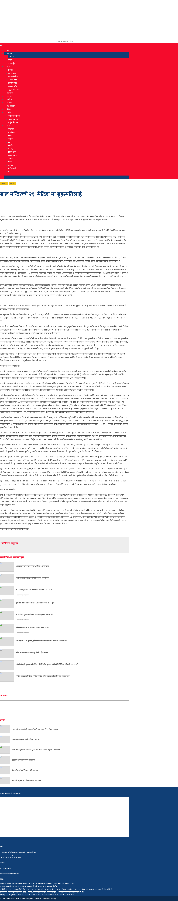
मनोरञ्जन (11, 148)
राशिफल (11, 129)
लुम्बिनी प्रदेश (12, 83)
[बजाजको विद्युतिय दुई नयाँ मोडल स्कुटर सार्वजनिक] (8, 578)
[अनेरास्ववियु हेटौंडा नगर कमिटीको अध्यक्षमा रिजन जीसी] (8, 591)
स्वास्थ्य (10, 139)
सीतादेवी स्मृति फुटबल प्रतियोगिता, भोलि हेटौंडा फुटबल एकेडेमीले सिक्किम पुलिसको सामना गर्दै (46, 664)
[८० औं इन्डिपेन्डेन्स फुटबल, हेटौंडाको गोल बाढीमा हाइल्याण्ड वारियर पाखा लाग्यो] (8, 641)
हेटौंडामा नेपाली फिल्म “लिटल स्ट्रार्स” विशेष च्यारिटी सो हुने (35, 602)
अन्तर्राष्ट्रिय (11, 63)
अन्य (8, 125)
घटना (10, 162)
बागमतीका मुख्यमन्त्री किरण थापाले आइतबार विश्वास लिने (34, 614)
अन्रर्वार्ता (9, 102)
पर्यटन (10, 171)
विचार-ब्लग (12, 152)
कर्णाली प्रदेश (12, 86)
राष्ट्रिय (10, 60)
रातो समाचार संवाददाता (23, 595)
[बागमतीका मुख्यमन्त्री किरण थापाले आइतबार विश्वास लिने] (8, 616)
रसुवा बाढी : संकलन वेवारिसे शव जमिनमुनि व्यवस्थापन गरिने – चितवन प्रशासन (35, 729)
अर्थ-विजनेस (11, 106)
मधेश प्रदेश (12, 73)
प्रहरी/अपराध (12, 155)
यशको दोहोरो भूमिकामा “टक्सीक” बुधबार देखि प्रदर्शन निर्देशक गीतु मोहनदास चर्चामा (36, 749)
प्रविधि (10, 145)
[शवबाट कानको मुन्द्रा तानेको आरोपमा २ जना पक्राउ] (8, 567)
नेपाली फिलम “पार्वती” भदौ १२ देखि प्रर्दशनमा (25, 770)
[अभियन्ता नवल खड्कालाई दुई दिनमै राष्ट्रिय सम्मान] (8, 653)
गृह (8, 50)
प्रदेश (8, 66)
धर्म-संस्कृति (12, 168)
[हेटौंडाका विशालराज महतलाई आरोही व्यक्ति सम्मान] (8, 629)
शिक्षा (10, 135)
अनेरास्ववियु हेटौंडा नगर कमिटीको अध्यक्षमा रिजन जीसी (34, 589)
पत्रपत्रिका (11, 132)
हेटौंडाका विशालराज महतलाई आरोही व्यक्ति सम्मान (32, 627)
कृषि (9, 142)
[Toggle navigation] (1, 45)
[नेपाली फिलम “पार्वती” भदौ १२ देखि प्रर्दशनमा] (6, 770)
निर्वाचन (9, 112)
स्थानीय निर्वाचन (14, 116)
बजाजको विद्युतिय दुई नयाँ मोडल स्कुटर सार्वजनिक (32, 577)
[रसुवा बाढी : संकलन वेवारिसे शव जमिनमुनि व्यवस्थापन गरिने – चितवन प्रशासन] (6, 729)
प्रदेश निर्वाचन (13, 119)
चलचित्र (9, 99)
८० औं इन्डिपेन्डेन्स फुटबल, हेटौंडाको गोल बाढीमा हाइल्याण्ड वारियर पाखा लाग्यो (41, 640)
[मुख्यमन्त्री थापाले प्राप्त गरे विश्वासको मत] (6, 760)
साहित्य (10, 165)
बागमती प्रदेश (13, 76)
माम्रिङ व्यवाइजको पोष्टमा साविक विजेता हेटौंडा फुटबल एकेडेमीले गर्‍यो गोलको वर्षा (43, 676)
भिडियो (9, 109)
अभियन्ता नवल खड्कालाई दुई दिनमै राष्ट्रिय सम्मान (32, 652)
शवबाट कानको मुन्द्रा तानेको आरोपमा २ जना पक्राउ (32, 566)
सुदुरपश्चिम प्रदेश (13, 89)
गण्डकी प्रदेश (12, 79)
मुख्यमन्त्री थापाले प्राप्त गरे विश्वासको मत (23, 760)
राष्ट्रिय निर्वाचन (13, 122)
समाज (10, 158)
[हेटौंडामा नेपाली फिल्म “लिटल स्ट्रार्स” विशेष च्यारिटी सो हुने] (8, 603)
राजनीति (10, 93)
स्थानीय (11, 56)
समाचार (9, 53)
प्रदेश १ (10, 70)
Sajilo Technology (50, 898)
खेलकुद (9, 96)
